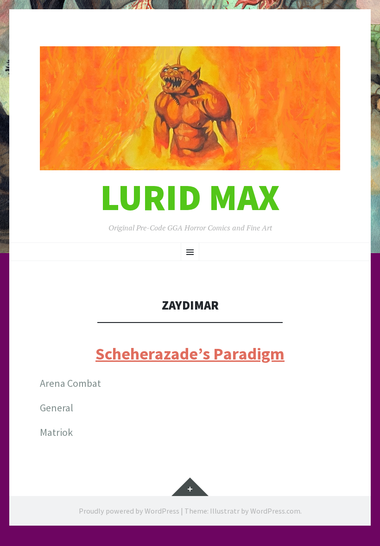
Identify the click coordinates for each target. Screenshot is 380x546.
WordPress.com (275, 510)
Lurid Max (190, 197)
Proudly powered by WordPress (129, 510)
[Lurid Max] (190, 108)
